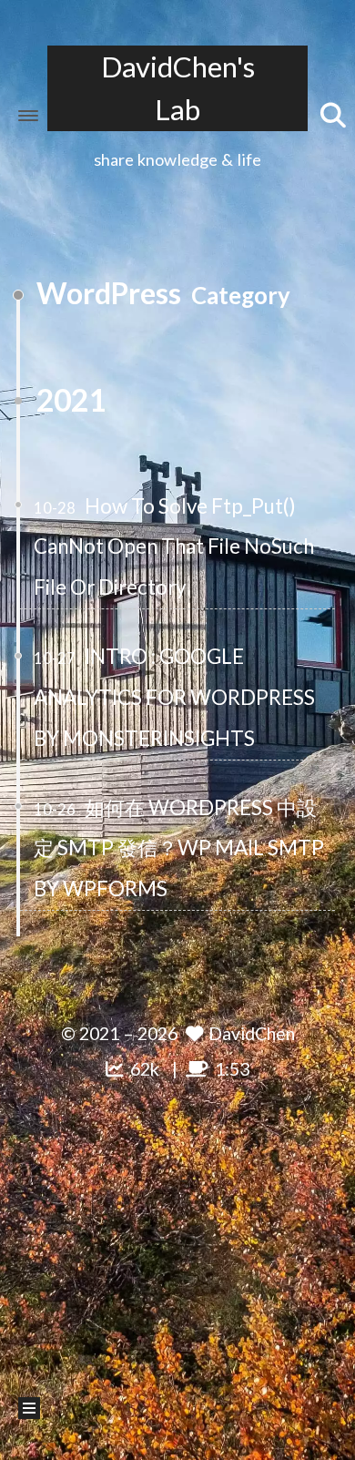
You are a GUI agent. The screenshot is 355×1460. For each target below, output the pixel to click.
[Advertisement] (177, 1264)
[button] (28, 115)
